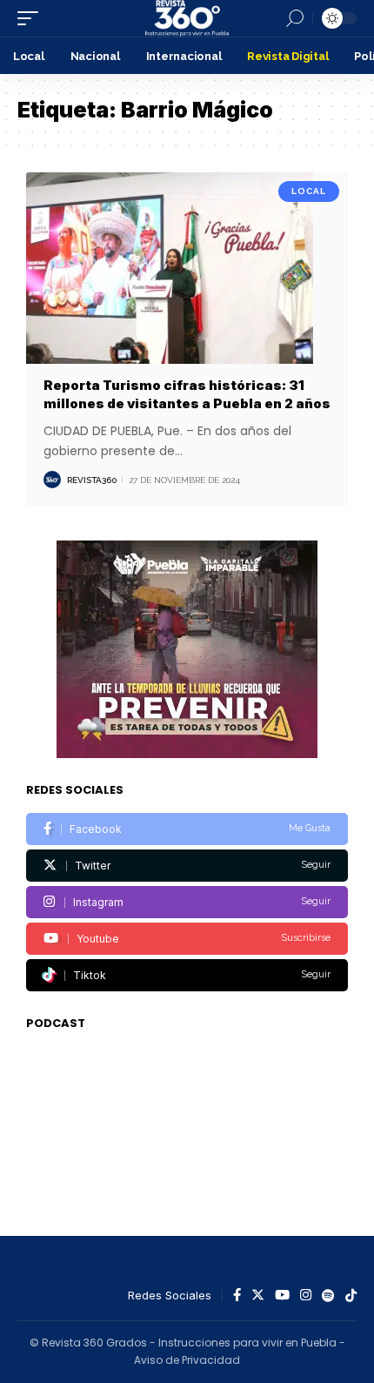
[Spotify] (328, 1296)
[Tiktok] (187, 975)
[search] (295, 18)
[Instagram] (187, 902)
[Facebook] (187, 829)
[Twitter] (187, 865)
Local (308, 191)
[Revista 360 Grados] (187, 18)
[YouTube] (282, 1296)
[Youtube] (187, 939)
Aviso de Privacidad (187, 1360)
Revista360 (92, 480)
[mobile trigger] (32, 18)
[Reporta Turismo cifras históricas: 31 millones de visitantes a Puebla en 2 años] (187, 269)
